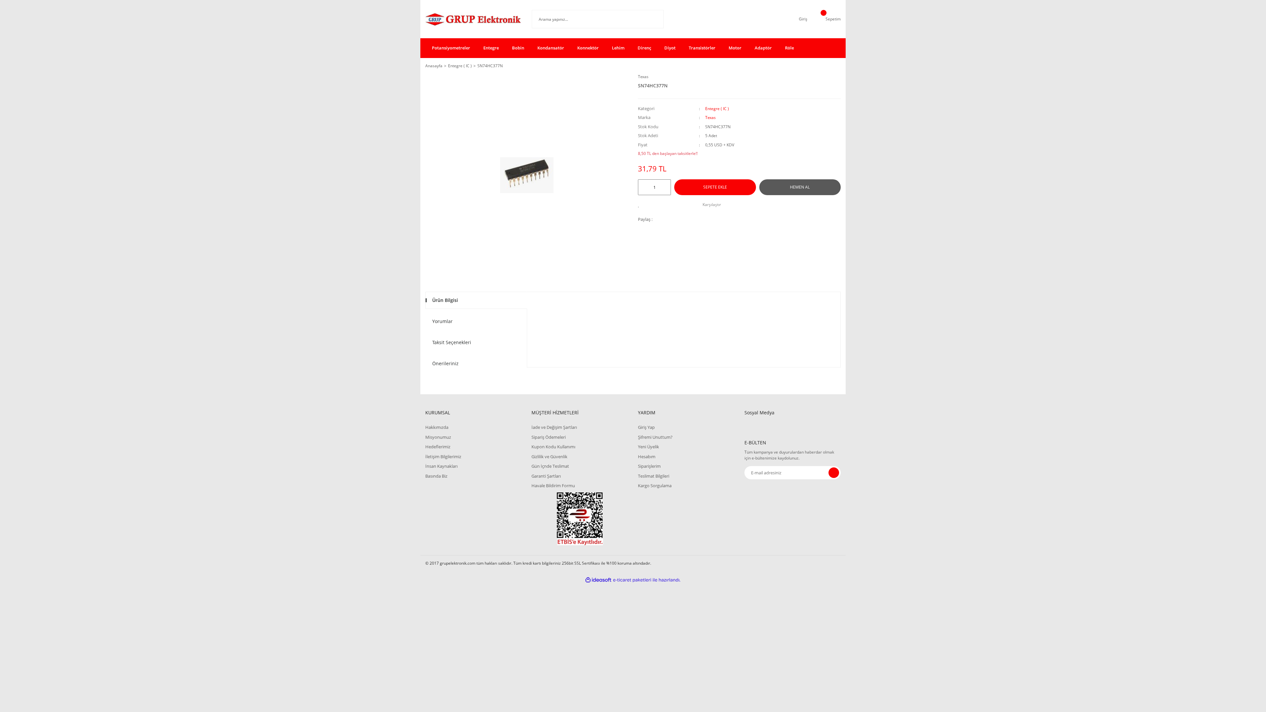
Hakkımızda (436, 427)
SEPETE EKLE (715, 187)
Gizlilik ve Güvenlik (549, 457)
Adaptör (763, 48)
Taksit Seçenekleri (451, 342)
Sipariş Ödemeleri (548, 437)
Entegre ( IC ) (717, 108)
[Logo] (473, 19)
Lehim (618, 48)
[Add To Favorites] (640, 204)
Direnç (644, 48)
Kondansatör (550, 48)
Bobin (518, 48)
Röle (789, 48)
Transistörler (702, 48)
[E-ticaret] (632, 580)
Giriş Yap (646, 427)
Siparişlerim (649, 466)
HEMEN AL (800, 187)
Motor (735, 48)
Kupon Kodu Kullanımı (553, 447)
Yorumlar (442, 321)
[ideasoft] (598, 580)
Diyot (670, 48)
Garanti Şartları (546, 476)
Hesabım (646, 457)
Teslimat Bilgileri (653, 476)
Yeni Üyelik (648, 447)
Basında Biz (436, 476)
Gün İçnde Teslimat (550, 466)
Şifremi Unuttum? (655, 437)
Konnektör (588, 48)
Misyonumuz (438, 437)
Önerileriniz (445, 363)
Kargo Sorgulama (655, 486)
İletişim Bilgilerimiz (443, 457)
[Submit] (834, 472)
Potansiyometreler (451, 48)
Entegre (491, 48)
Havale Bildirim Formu (553, 486)
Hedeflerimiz (437, 447)
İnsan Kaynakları (441, 466)
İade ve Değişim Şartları (554, 427)
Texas (643, 76)
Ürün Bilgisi (445, 300)
